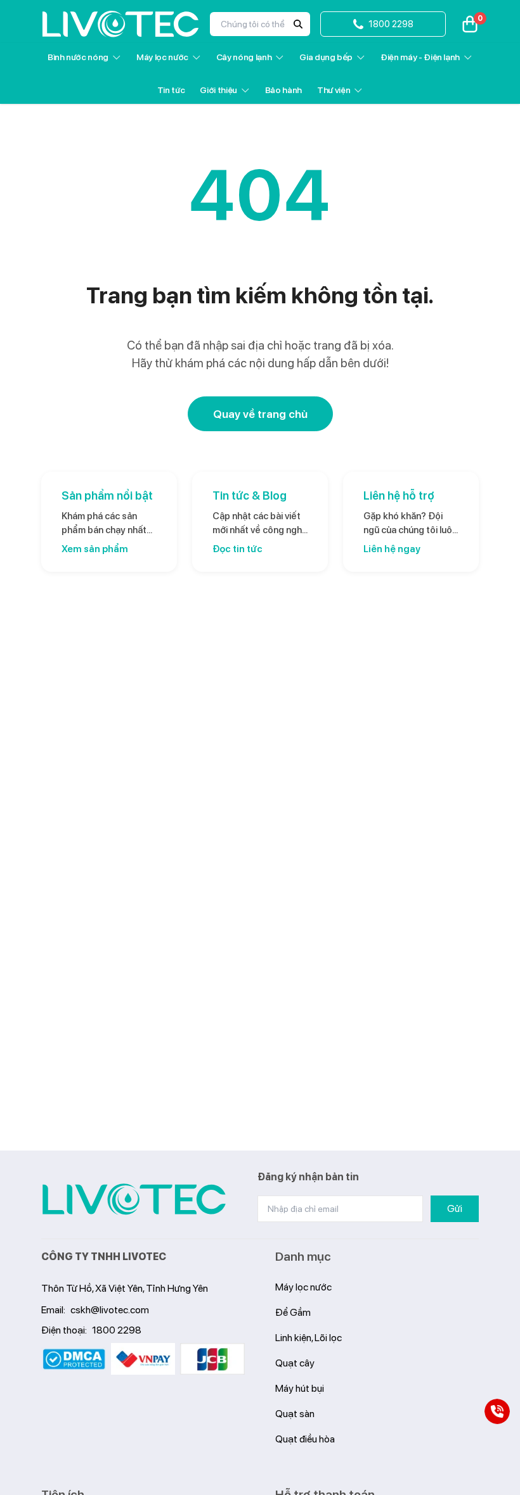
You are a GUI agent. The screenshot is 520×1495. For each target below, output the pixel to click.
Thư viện (333, 90)
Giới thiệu (218, 90)
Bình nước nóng (78, 57)
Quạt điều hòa (305, 1439)
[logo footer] (134, 1199)
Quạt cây (295, 1363)
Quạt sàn (295, 1414)
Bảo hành (283, 90)
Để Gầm (293, 1312)
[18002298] (497, 1411)
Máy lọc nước (162, 57)
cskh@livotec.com (109, 1310)
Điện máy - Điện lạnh (420, 57)
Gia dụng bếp (326, 57)
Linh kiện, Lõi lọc (308, 1338)
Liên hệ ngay (391, 549)
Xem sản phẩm (95, 549)
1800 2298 (116, 1330)
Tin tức (171, 90)
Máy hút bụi (299, 1388)
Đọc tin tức (237, 549)
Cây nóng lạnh (243, 57)
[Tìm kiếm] (298, 24)
